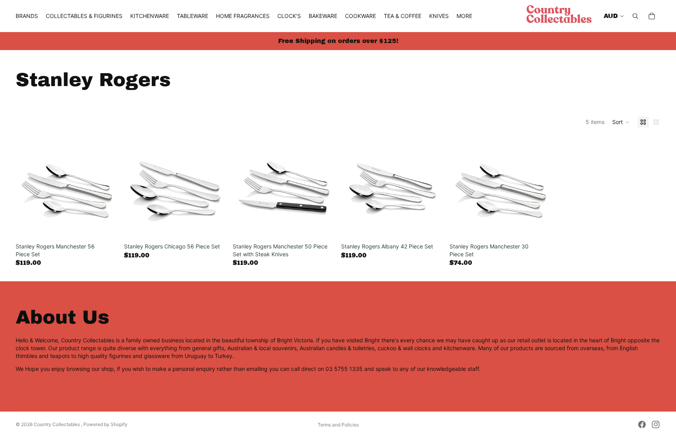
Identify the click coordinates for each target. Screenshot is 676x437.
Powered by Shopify (105, 424)
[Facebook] (642, 424)
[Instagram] (655, 424)
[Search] (635, 16)
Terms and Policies (338, 425)
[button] (621, 122)
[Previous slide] (461, 188)
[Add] (106, 227)
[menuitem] (464, 16)
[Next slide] (540, 188)
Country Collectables (57, 424)
